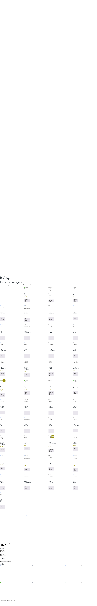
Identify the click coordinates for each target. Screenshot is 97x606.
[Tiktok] (4, 545)
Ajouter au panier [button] (26, 300)
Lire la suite (50, 301)
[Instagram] (1, 545)
